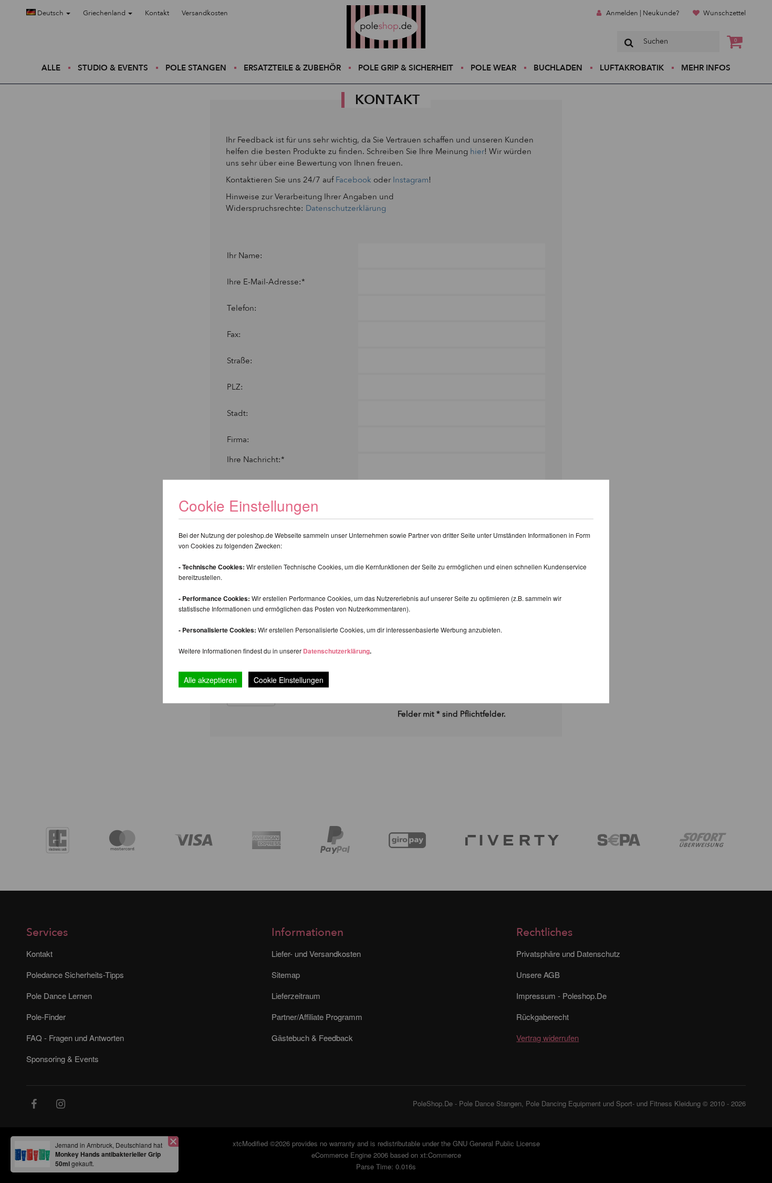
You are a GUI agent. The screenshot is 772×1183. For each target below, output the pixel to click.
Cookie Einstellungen (289, 680)
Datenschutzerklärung (336, 651)
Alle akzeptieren (210, 680)
